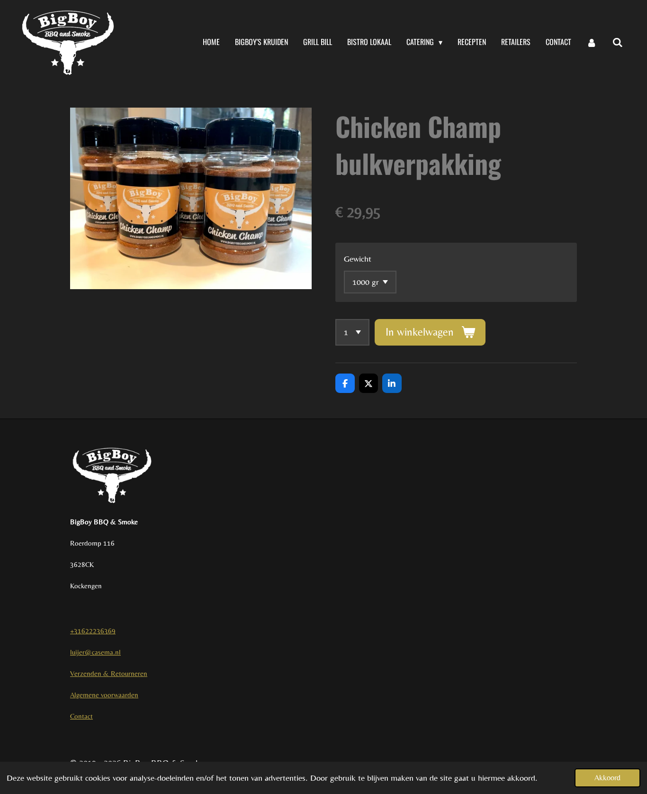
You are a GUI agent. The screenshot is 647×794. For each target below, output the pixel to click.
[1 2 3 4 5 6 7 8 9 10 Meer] (352, 332)
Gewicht (357, 259)
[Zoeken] (617, 42)
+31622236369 (93, 631)
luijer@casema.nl (95, 652)
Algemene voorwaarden (104, 695)
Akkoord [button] (607, 777)
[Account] (591, 42)
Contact (81, 716)
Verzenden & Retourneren (108, 673)
